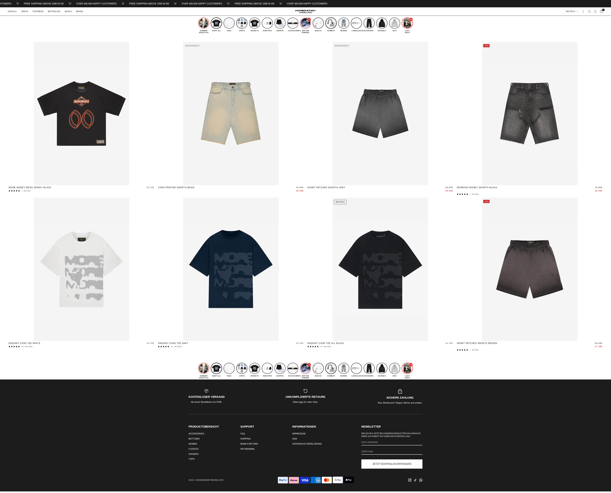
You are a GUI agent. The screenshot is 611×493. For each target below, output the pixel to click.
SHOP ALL (12, 11)
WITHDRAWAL (247, 449)
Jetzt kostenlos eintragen (391, 464)
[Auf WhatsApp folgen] (420, 480)
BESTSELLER (54, 11)
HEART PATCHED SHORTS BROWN (477, 343)
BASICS (68, 11)
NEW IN (24, 11)
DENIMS (193, 444)
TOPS (191, 459)
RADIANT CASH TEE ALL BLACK (325, 343)
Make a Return (249, 444)
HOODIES (194, 454)
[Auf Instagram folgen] (409, 480)
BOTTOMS (194, 438)
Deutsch (570, 11)
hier (301, 402)
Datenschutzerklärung (307, 444)
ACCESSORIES (196, 433)
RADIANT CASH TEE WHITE (24, 343)
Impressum (299, 433)
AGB (294, 438)
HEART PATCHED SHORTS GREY (326, 187)
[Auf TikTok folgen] (415, 480)
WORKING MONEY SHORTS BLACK (477, 187)
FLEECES (193, 449)
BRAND (79, 11)
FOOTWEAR (38, 11)
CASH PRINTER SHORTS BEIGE (176, 187)
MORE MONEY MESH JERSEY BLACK (30, 187)
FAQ (242, 433)
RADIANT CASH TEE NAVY (173, 343)
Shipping (245, 438)
